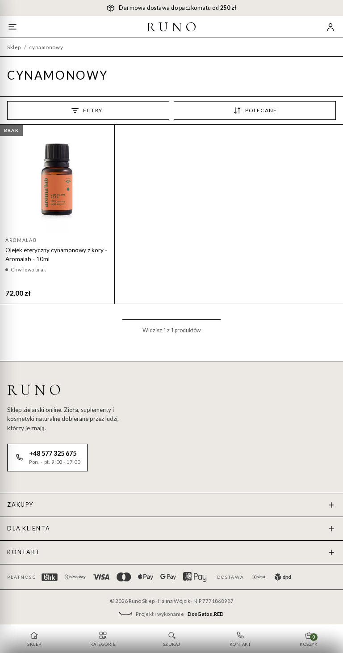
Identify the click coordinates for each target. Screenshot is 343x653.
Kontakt (23, 552)
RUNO (173, 27)
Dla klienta (28, 528)
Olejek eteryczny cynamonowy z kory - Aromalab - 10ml (56, 254)
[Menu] (12, 27)
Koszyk (309, 640)
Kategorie (103, 644)
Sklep (14, 47)
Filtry (92, 110)
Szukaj (171, 644)
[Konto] (330, 27)
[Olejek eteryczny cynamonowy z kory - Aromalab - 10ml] (57, 181)
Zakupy (20, 504)
